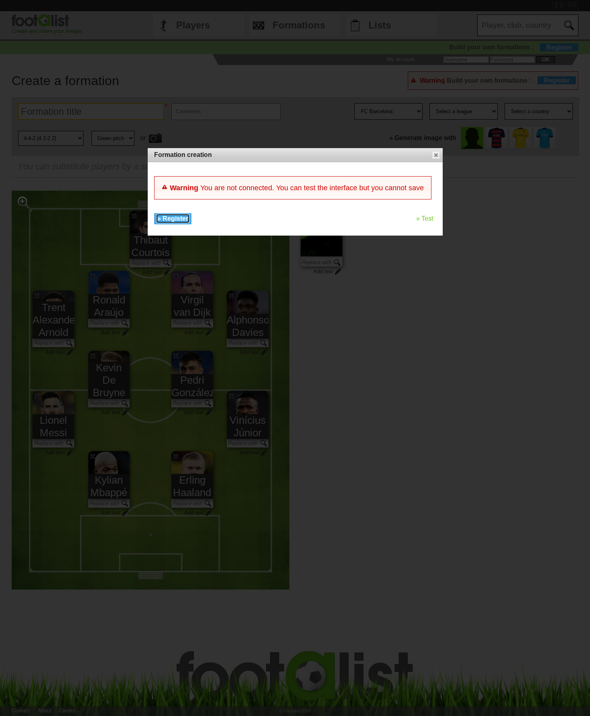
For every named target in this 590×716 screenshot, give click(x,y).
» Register (172, 218)
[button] (436, 155)
